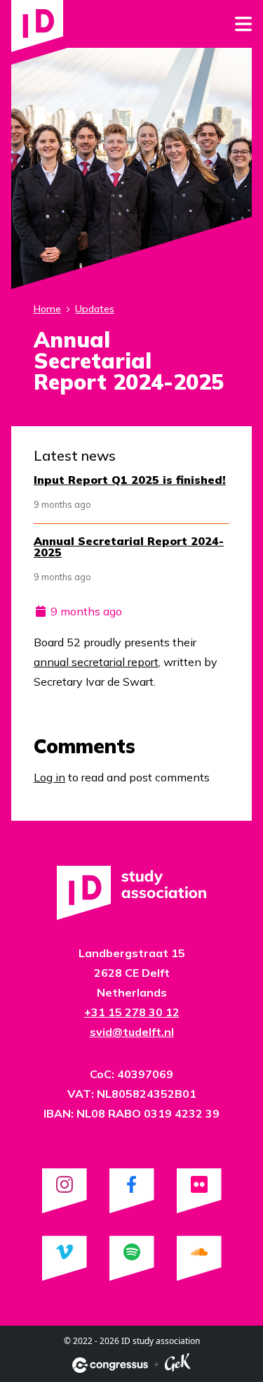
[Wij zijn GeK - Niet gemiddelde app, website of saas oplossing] (177, 1364)
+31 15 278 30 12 (132, 1012)
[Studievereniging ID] (37, 26)
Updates (94, 308)
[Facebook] (131, 1190)
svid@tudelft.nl (132, 1032)
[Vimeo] (64, 1258)
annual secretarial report (96, 662)
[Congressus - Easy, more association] (110, 1365)
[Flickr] (199, 1190)
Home (47, 308)
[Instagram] (64, 1190)
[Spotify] (131, 1258)
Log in (49, 777)
